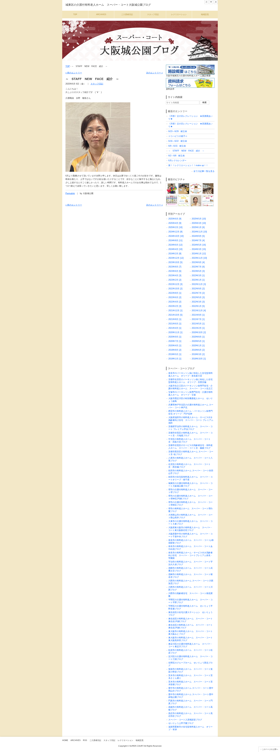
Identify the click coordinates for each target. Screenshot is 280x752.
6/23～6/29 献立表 (177, 131)
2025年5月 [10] (199, 218)
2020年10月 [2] (199, 332)
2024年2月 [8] (174, 253)
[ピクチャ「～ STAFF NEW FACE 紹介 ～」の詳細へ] (196, 196)
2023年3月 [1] (198, 275)
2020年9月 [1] (174, 337)
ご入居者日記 (127, 14)
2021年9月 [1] (198, 315)
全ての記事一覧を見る (204, 171)
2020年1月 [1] (198, 345)
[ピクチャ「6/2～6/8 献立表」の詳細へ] (208, 196)
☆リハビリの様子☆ (177, 136)
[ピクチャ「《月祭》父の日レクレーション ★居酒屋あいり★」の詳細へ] (171, 184)
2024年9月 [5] (198, 236)
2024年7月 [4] (198, 240)
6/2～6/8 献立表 (176, 155)
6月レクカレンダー (177, 160)
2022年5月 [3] (198, 297)
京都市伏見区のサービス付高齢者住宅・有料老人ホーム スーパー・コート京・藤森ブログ (190, 446)
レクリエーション (179, 14)
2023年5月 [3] (198, 271)
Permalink (70, 193)
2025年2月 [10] (175, 227)
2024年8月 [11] (175, 240)
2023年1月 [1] (198, 280)
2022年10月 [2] (175, 288)
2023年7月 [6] (198, 266)
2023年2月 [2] (174, 280)
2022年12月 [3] (175, 284)
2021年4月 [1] (174, 328)
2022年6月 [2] (174, 297)
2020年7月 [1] (174, 341)
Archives (101, 14)
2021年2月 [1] (198, 328)
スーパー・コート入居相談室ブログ (185, 719)
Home (65, 740)
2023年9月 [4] (198, 262)
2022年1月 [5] (198, 306)
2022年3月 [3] (198, 302)
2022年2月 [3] (174, 306)
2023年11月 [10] (199, 258)
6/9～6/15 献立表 (177, 146)
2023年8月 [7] (174, 266)
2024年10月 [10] (176, 236)
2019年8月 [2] (174, 350)
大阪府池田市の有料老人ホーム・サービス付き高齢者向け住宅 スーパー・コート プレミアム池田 (190, 420)
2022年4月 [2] (174, 302)
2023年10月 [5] (175, 262)
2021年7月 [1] (198, 319)
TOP (67, 66)
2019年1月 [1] (174, 358)
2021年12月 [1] (175, 310)
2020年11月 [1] (175, 332)
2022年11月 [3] (199, 284)
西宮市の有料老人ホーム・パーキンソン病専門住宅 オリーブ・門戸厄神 (190, 412)
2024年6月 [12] (175, 245)
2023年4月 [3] (174, 275)
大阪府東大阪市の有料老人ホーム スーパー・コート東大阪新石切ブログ (190, 528)
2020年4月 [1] (174, 345)
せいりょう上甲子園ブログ (181, 723)
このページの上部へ (270, 749)
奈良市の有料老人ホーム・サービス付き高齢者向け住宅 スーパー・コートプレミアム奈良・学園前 (190, 555)
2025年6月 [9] (174, 218)
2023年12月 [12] (176, 258)
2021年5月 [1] (198, 323)
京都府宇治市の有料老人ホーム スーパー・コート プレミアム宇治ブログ (190, 427)
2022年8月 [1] (174, 293)
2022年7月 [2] (198, 293)
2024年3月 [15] (199, 249)
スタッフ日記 (153, 14)
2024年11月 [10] (199, 231)
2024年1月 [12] (199, 253)
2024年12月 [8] (175, 231)
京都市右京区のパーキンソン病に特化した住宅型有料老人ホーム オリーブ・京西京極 (190, 380)
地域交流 (205, 14)
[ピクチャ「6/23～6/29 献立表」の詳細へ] (196, 184)
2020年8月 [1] (198, 337)
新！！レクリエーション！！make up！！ (188, 165)
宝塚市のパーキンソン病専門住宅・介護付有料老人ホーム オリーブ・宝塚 (190, 393)
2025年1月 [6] (198, 227)
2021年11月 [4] (199, 310)
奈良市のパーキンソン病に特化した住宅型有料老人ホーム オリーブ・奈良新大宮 (190, 374)
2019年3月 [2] (198, 354)
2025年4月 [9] (174, 223)
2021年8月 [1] (174, 319)
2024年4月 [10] (175, 249)
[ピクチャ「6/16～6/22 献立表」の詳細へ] (171, 196)
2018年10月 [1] (199, 358)
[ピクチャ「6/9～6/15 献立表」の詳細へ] (183, 196)
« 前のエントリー (73, 73)
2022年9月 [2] (198, 288)
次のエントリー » (154, 73)
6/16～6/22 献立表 (177, 141)
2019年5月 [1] (174, 354)
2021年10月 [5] (175, 315)
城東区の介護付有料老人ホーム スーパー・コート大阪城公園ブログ (108, 4)
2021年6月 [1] (174, 323)
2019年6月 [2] (198, 350)
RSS (85, 740)
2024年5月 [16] (199, 245)
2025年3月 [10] (199, 223)
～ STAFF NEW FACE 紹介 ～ (186, 151)
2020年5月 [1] (198, 341)
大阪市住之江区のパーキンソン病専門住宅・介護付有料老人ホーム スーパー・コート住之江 (190, 387)
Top (75, 14)
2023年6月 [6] (174, 271)
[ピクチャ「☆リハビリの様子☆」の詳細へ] (208, 184)
